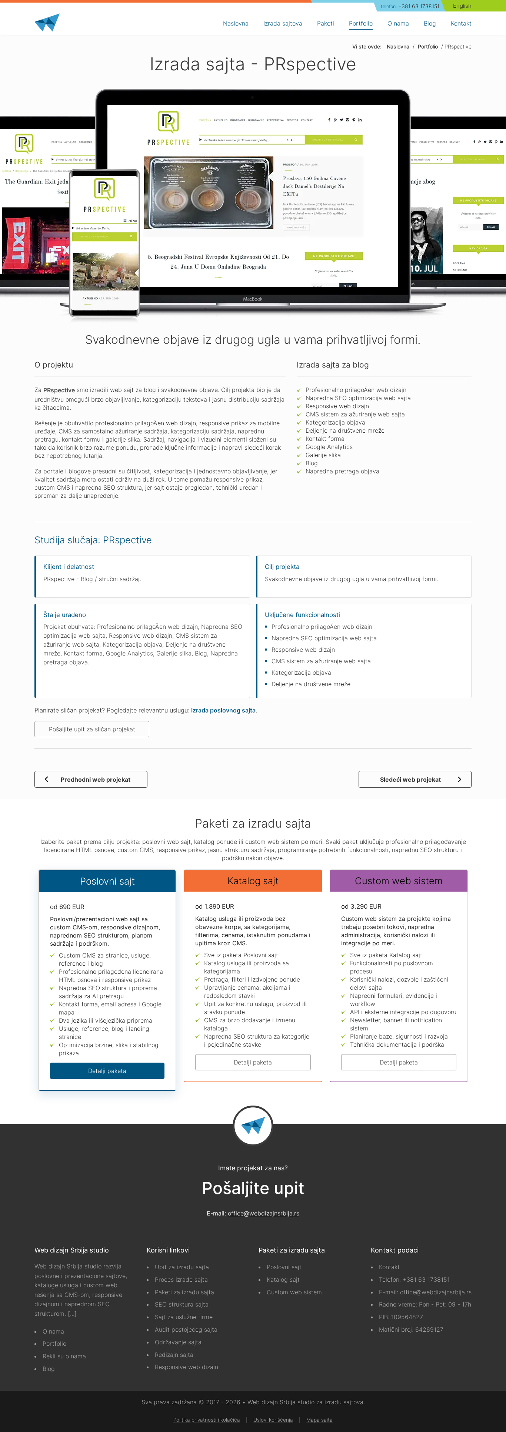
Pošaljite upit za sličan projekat (92, 729)
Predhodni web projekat (95, 779)
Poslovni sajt (284, 1267)
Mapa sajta (319, 1420)
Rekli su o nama (64, 1356)
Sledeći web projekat (410, 779)
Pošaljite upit (253, 1188)
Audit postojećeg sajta (186, 1329)
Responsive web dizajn (186, 1367)
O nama (53, 1331)
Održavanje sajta (178, 1342)
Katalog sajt (283, 1279)
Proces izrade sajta (181, 1279)
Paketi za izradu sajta (184, 1292)
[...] (72, 1313)
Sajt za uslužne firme (184, 1317)
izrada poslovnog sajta (223, 710)
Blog (49, 1368)
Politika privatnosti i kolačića (206, 1420)
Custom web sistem (294, 1292)
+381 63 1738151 (410, 6)
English (462, 5)
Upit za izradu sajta (182, 1267)
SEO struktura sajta (182, 1304)
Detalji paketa (107, 1070)
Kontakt (389, 1267)
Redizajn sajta (174, 1354)
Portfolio (54, 1343)
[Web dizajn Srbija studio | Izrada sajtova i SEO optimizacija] (47, 22)
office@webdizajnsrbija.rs (263, 1213)
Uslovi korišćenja (273, 1420)
